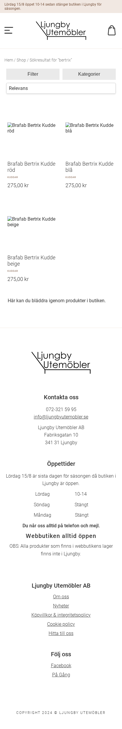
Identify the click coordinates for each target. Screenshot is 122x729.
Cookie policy (61, 624)
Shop (21, 60)
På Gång (61, 675)
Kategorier (89, 74)
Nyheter (61, 606)
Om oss (61, 596)
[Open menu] (9, 30)
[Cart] (110, 31)
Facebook (61, 665)
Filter (33, 74)
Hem (8, 60)
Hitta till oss (61, 633)
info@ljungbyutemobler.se (61, 417)
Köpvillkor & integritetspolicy (61, 615)
